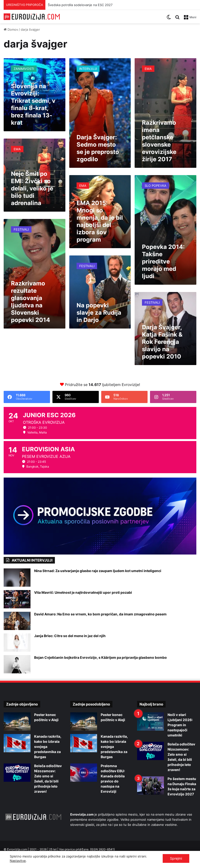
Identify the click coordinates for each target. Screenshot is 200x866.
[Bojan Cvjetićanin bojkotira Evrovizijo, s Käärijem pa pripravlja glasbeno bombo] (17, 664)
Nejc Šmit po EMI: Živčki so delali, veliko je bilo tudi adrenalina (32, 188)
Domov (12, 29)
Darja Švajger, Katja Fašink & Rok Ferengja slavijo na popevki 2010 (162, 342)
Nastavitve (18, 861)
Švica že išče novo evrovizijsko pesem (77, 5)
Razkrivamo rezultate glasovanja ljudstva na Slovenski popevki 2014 (30, 301)
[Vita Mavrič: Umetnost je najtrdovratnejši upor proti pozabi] (17, 599)
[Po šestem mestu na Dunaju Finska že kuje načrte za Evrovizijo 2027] (150, 785)
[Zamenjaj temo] (168, 18)
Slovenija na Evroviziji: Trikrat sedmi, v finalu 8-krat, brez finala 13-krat (33, 104)
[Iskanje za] (177, 18)
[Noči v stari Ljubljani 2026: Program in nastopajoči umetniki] (150, 721)
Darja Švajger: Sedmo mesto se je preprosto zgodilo (98, 148)
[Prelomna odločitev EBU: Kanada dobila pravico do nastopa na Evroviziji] (83, 772)
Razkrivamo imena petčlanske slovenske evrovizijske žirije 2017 (159, 141)
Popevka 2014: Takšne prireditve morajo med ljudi (163, 261)
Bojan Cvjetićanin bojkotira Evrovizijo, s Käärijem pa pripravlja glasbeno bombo (100, 657)
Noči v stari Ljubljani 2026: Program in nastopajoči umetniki (180, 725)
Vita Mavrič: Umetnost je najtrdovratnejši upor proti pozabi (83, 592)
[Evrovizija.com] (32, 16)
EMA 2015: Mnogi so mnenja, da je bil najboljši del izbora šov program (100, 221)
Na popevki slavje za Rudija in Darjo (99, 312)
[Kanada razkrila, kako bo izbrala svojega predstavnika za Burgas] (17, 743)
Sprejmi (176, 858)
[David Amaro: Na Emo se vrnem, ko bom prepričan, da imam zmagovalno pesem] (17, 621)
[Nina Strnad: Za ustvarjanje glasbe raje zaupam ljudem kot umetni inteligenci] (17, 577)
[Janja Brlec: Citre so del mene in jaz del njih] (17, 642)
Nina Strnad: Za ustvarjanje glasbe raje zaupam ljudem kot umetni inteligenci (97, 571)
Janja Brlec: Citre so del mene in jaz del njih (70, 636)
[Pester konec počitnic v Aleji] (17, 721)
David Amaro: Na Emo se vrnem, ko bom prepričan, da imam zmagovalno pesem (100, 614)
